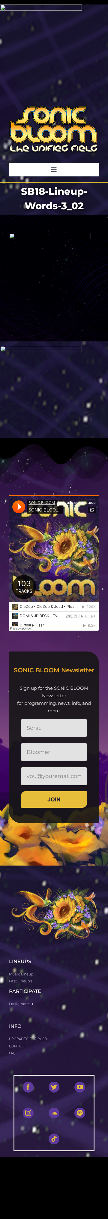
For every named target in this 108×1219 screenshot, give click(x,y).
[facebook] (28, 1087)
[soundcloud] (54, 1113)
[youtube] (79, 1087)
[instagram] (28, 1113)
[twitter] (54, 1087)
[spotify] (79, 1113)
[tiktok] (54, 1138)
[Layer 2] (54, 108)
